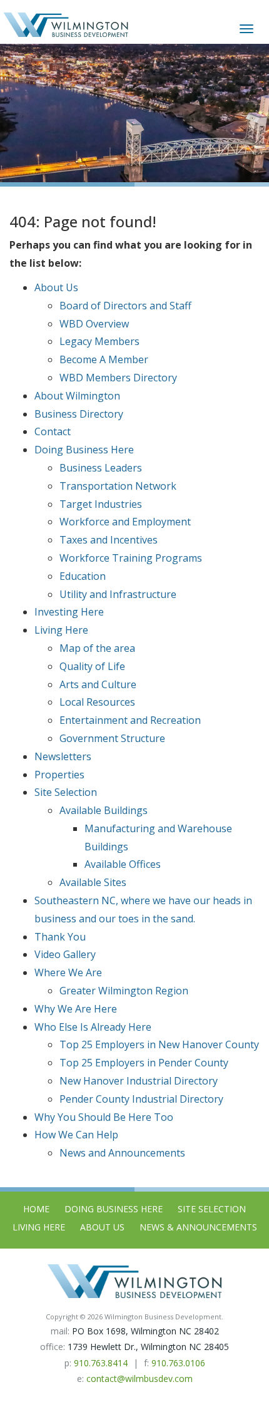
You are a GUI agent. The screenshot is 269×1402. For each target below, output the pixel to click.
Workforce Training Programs (130, 558)
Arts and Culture (97, 684)
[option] (134, 113)
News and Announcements (122, 1153)
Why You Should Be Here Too (103, 1117)
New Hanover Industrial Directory (138, 1081)
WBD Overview (94, 324)
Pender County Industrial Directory (141, 1099)
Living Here (61, 630)
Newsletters (62, 756)
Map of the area (97, 648)
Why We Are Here (75, 1009)
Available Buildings (103, 810)
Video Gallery (65, 954)
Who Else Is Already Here (92, 1027)
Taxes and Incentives (108, 540)
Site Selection (65, 792)
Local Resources (97, 702)
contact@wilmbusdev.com (139, 1378)
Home (36, 1209)
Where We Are (68, 972)
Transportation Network (117, 486)
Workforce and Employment (125, 521)
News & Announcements (198, 1227)
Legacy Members (99, 341)
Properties (59, 774)
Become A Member (103, 359)
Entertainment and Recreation (130, 720)
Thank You (60, 937)
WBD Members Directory (118, 377)
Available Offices (122, 864)
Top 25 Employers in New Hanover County (159, 1044)
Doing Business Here (84, 449)
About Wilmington (77, 396)
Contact (52, 431)
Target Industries (100, 504)
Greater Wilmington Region (123, 990)
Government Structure (112, 738)
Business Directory (78, 414)
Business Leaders (100, 468)
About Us (56, 287)
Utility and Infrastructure (117, 594)
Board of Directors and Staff (125, 305)
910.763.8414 (101, 1363)
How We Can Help (76, 1135)
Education (82, 576)
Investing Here (69, 612)
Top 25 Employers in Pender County (143, 1063)
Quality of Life (92, 666)
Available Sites (92, 882)
